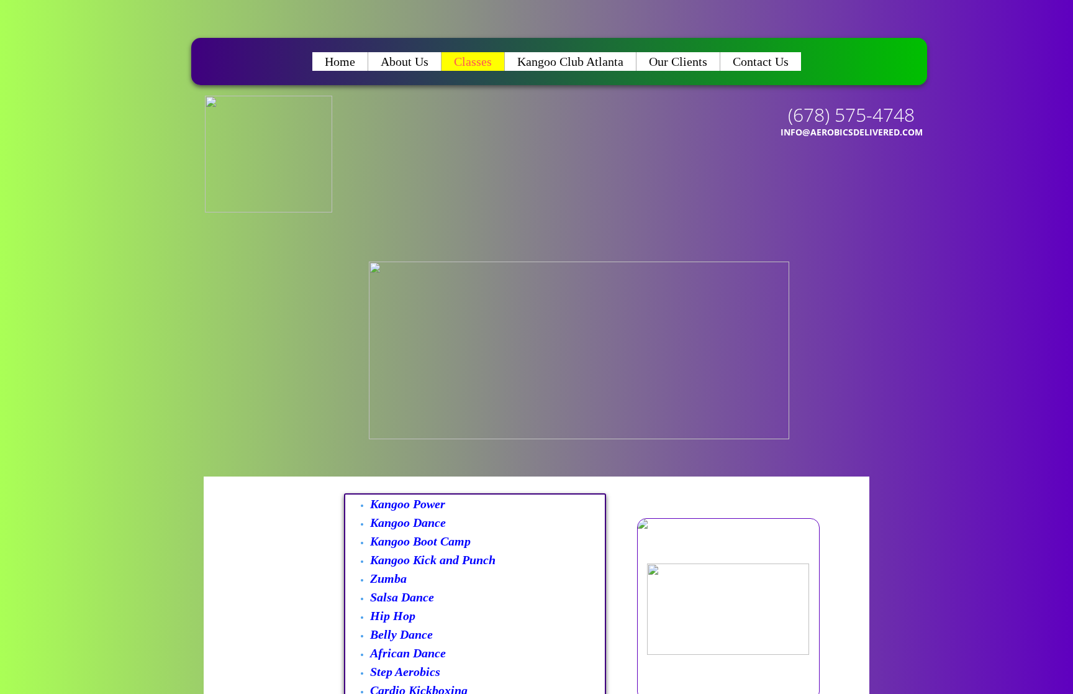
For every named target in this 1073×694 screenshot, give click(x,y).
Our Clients (678, 61)
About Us (404, 61)
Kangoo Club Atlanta (570, 61)
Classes (473, 61)
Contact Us (761, 61)
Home (340, 61)
